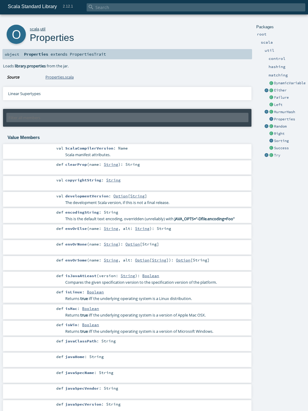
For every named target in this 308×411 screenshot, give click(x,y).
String (111, 164)
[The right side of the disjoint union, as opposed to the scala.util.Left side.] (271, 133)
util (42, 29)
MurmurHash (284, 112)
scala (34, 29)
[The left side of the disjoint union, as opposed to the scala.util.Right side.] (271, 105)
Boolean (150, 275)
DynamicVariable (290, 83)
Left (278, 105)
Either (280, 90)
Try (277, 155)
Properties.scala (59, 77)
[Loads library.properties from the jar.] (271, 119)
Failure (281, 97)
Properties (284, 119)
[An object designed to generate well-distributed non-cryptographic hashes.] (266, 112)
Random (280, 126)
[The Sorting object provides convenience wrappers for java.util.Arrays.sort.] (271, 141)
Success (281, 148)
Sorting (281, 141)
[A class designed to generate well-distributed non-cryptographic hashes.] (271, 112)
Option (120, 195)
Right (279, 133)
